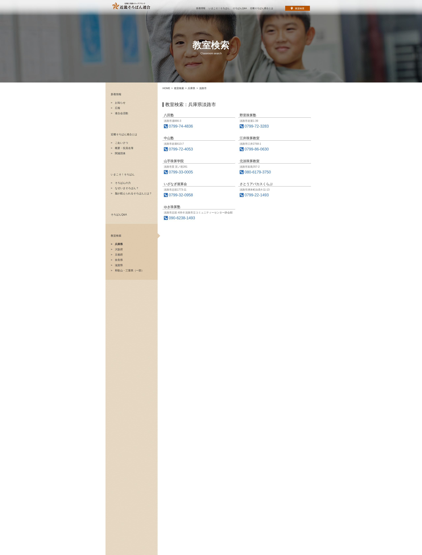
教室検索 (299, 8)
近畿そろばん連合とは (124, 134)
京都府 (119, 254)
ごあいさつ (121, 142)
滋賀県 (119, 265)
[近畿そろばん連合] (131, 5)
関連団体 (120, 153)
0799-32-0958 (181, 195)
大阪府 (119, 249)
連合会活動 (121, 113)
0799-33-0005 (181, 172)
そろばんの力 (123, 182)
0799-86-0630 (257, 149)
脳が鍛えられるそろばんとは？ (133, 193)
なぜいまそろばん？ (127, 188)
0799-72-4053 (181, 149)
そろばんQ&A (119, 214)
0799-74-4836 (181, 126)
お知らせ (120, 102)
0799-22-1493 (257, 195)
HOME (166, 88)
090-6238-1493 (182, 218)
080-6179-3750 (258, 172)
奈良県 (119, 260)
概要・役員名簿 (124, 148)
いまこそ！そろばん (123, 174)
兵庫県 (119, 244)
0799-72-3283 (257, 126)
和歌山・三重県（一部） (129, 270)
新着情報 (116, 94)
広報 (117, 108)
